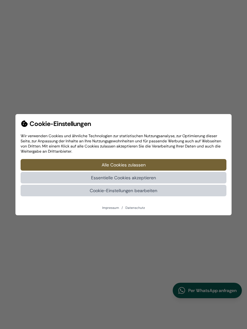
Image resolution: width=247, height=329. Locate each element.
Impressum (110, 208)
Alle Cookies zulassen (124, 165)
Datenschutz (135, 208)
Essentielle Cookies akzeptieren (123, 178)
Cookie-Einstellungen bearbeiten (123, 190)
